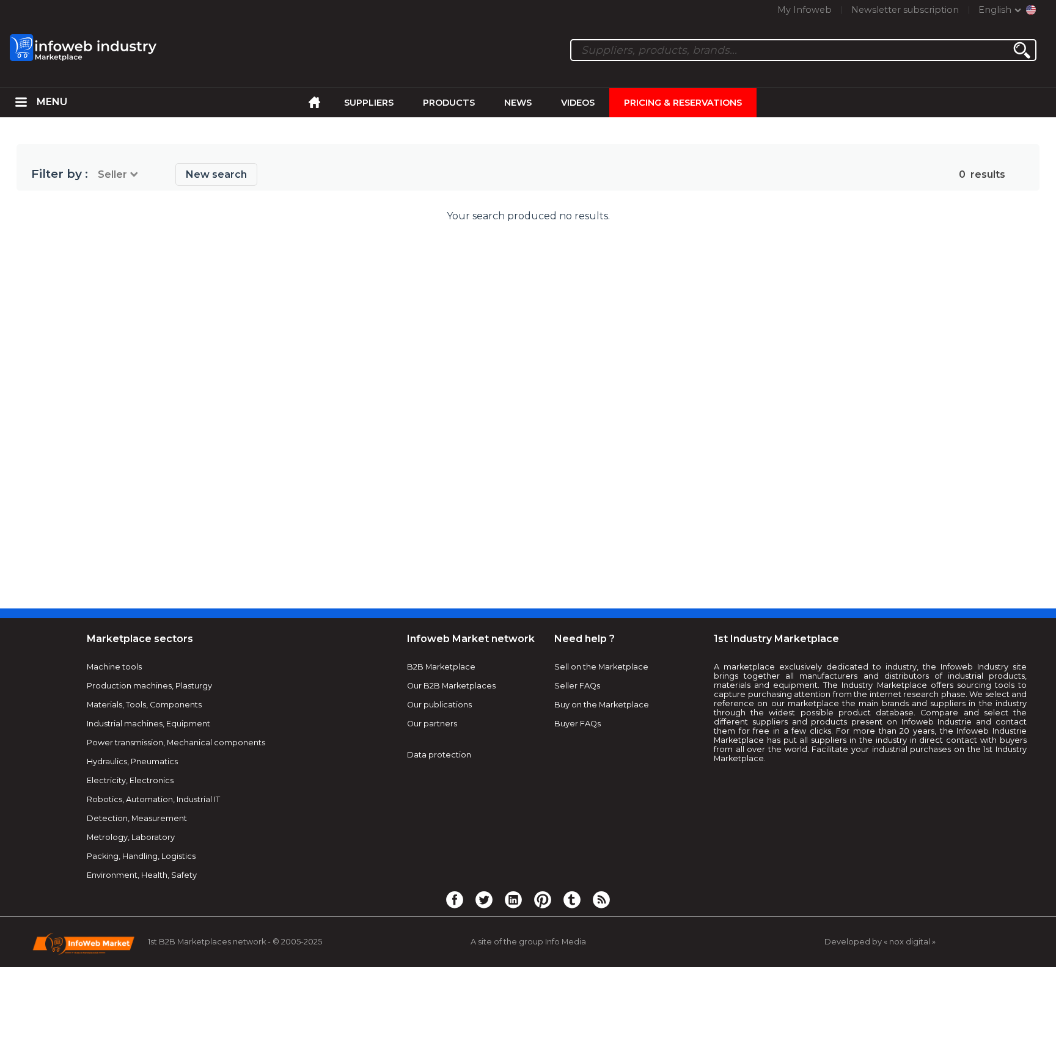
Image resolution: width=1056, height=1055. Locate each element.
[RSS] (601, 899)
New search (216, 174)
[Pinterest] (542, 899)
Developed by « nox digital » (880, 941)
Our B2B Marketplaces (451, 685)
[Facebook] (454, 899)
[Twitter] (484, 899)
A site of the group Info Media (528, 941)
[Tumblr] (572, 899)
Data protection (439, 754)
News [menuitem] (518, 102)
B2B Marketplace (441, 666)
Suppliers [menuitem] (369, 102)
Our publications (439, 704)
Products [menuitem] (449, 102)
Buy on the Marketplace (601, 704)
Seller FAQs (577, 685)
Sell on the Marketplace (601, 666)
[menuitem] (21, 102)
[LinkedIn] (513, 899)
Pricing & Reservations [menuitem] (683, 102)
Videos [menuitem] (578, 102)
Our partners (432, 723)
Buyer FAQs (577, 723)
